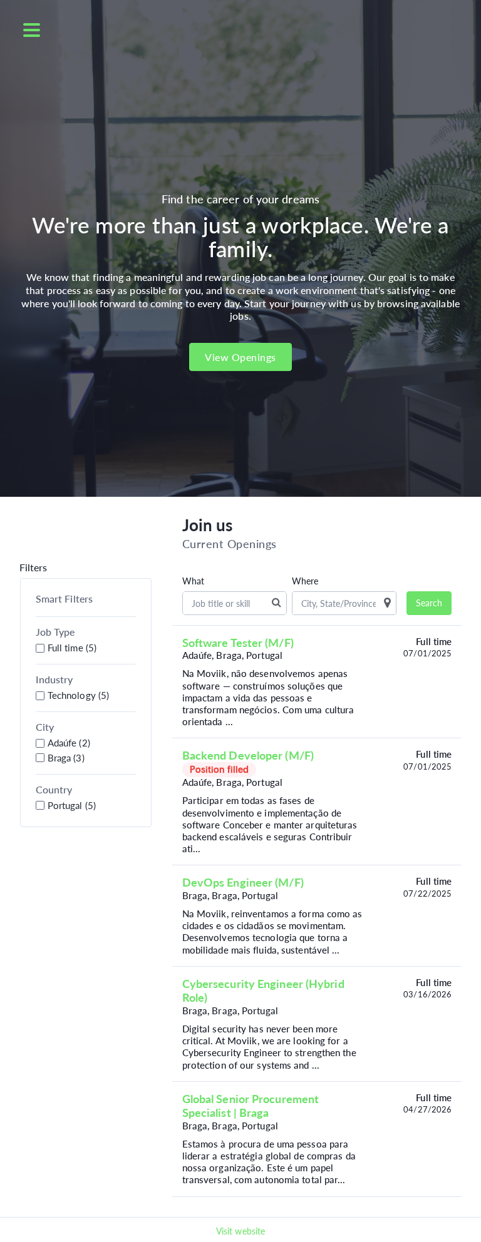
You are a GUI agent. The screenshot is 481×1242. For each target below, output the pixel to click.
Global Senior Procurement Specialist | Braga (250, 1105)
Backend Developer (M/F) (248, 755)
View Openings (240, 357)
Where (305, 581)
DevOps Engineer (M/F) (243, 882)
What (193, 581)
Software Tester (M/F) (238, 642)
